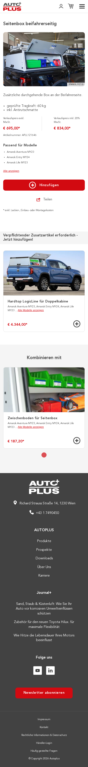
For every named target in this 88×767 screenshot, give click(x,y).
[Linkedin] (50, 670)
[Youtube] (37, 670)
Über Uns (44, 567)
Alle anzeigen (11, 171)
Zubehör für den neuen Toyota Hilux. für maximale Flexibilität (44, 624)
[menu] (82, 6)
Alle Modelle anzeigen (31, 310)
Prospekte (44, 550)
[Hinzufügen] (76, 323)
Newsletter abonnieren (44, 693)
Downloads (44, 558)
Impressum (44, 719)
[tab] (44, 455)
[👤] (61, 6)
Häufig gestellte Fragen (44, 751)
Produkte (44, 541)
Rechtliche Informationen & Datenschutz (44, 735)
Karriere (44, 575)
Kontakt (44, 727)
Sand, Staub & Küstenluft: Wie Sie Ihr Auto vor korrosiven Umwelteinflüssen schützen (44, 608)
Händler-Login (44, 743)
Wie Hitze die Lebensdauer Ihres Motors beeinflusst (44, 638)
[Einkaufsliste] (70, 6)
